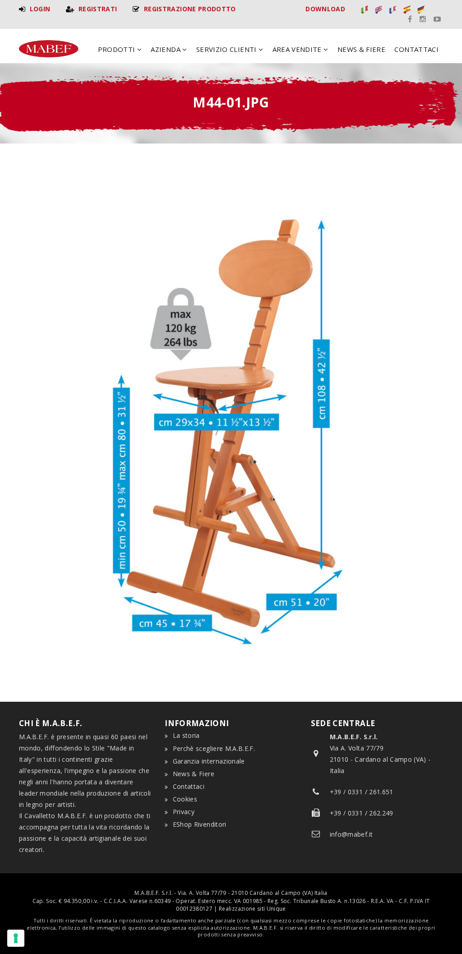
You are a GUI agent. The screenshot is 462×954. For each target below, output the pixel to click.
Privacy (183, 811)
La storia (186, 735)
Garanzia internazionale (209, 761)
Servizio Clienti (227, 49)
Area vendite (298, 49)
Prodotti (117, 49)
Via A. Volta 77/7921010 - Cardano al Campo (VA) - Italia (380, 753)
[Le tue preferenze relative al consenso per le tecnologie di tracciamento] (15, 938)
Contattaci (416, 49)
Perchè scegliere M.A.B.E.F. (214, 748)
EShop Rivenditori (199, 824)
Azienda (166, 49)
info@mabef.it (351, 834)
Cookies (185, 799)
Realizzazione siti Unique (252, 908)
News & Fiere (361, 49)
